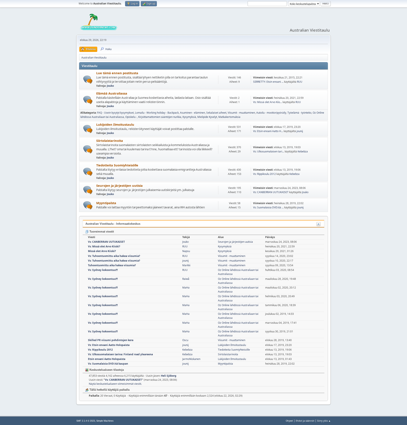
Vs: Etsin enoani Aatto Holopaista (109, 345)
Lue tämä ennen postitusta (117, 73)
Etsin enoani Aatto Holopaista (106, 359)
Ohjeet (289, 420)
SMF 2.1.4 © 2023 (85, 420)
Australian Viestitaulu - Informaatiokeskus (112, 223)
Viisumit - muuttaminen (241, 112)
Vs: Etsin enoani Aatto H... (268, 131)
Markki (186, 265)
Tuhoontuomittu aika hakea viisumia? (112, 265)
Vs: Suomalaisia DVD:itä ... (268, 207)
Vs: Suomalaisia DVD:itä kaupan (108, 363)
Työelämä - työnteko (299, 112)
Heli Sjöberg (168, 376)
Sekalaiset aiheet (216, 112)
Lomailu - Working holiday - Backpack (157, 112)
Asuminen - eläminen (192, 112)
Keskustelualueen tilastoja (106, 369)
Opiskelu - (131, 117)
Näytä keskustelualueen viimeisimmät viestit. (115, 384)
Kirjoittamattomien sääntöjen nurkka (159, 117)
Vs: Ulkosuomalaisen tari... (268, 151)
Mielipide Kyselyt (207, 117)
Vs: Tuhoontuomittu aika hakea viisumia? (114, 256)
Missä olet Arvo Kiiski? (102, 251)
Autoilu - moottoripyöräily (271, 112)
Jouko (110, 86)
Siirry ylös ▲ (324, 420)
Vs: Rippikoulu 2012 (264, 174)
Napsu (186, 251)
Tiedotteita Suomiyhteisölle (117, 165)
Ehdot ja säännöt (305, 420)
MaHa (186, 287)
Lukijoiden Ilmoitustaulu (115, 124)
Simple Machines (105, 420)
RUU (299, 82)
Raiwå (185, 279)
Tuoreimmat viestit (101, 231)
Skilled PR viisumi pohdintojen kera (110, 340)
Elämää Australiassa (111, 93)
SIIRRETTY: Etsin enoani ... (268, 82)
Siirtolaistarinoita (109, 140)
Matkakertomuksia (229, 117)
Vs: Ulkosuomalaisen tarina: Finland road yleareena (120, 354)
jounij (300, 131)
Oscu (185, 340)
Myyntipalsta (106, 203)
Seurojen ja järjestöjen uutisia (119, 185)
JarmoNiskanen (191, 359)
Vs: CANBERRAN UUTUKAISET (271, 192)
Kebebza (303, 151)
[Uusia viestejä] (88, 79)
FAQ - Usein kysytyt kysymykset (115, 112)
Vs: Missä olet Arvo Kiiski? (104, 246)
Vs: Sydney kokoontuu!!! (103, 270)
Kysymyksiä (189, 117)
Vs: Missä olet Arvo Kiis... (267, 102)
